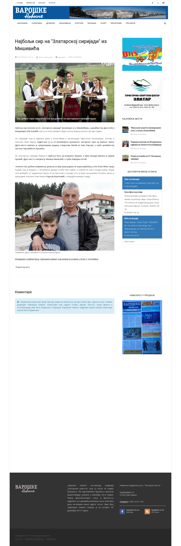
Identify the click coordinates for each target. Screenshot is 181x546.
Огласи (52, 3)
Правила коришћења (34, 539)
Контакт (41, 3)
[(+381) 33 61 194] (158, 3)
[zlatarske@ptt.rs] (163, 3)
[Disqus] (64, 349)
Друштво (62, 57)
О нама (20, 3)
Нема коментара (75, 57)
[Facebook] (152, 3)
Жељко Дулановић (45, 57)
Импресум (30, 3)
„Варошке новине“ (77, 485)
